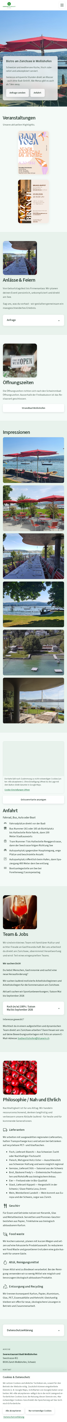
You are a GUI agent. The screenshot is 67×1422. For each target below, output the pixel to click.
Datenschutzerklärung (20, 1330)
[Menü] (62, 5)
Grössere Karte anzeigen (33, 799)
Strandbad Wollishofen (33, 408)
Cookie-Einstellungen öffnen (17, 789)
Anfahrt (37, 92)
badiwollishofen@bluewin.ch (33, 1038)
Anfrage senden (17, 92)
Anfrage (11, 320)
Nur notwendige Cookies (40, 1410)
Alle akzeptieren (13, 1410)
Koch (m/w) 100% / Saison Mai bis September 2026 (21, 1008)
